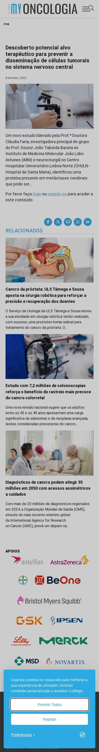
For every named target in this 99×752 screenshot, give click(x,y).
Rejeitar (49, 719)
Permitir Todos (49, 704)
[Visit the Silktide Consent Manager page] (82, 734)
